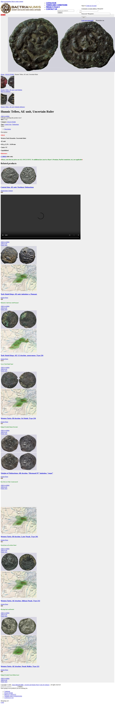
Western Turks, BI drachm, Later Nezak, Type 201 (19, 537)
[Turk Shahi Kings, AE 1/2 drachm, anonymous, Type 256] (19, 328)
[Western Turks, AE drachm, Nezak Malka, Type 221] (19, 634)
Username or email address (92, 9)
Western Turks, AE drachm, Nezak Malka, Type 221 (20, 666)
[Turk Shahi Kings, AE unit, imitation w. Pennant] (19, 264)
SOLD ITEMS (9, 74)
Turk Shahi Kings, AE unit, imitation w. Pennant (19, 294)
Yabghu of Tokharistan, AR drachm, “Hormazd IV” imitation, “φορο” (27, 473)
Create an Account (91, 5)
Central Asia (7, 124)
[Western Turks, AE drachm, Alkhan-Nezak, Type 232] (19, 570)
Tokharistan (15, 124)
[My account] (97, 3)
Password (87, 14)
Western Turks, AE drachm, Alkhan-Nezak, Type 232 (20, 601)
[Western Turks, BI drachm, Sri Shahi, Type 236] (19, 388)
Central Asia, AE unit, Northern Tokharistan (17, 187)
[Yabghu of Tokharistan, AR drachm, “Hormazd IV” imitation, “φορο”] (19, 451)
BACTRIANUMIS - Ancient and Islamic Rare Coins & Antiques (30, 685)
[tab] (7, 129)
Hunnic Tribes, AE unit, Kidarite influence (13, 107)
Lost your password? (87, 20)
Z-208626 (3, 156)
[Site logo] (21, 13)
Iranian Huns (4, 297)
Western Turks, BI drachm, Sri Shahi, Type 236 (18, 418)
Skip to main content (17, 1)
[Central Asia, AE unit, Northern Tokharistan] (19, 183)
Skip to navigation (6, 1)
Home (3, 74)
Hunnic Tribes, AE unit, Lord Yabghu (11, 90)
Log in (83, 17)
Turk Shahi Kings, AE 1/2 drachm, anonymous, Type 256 (22, 355)
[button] (4, 243)
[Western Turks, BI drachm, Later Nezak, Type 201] (19, 506)
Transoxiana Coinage (7, 190)
